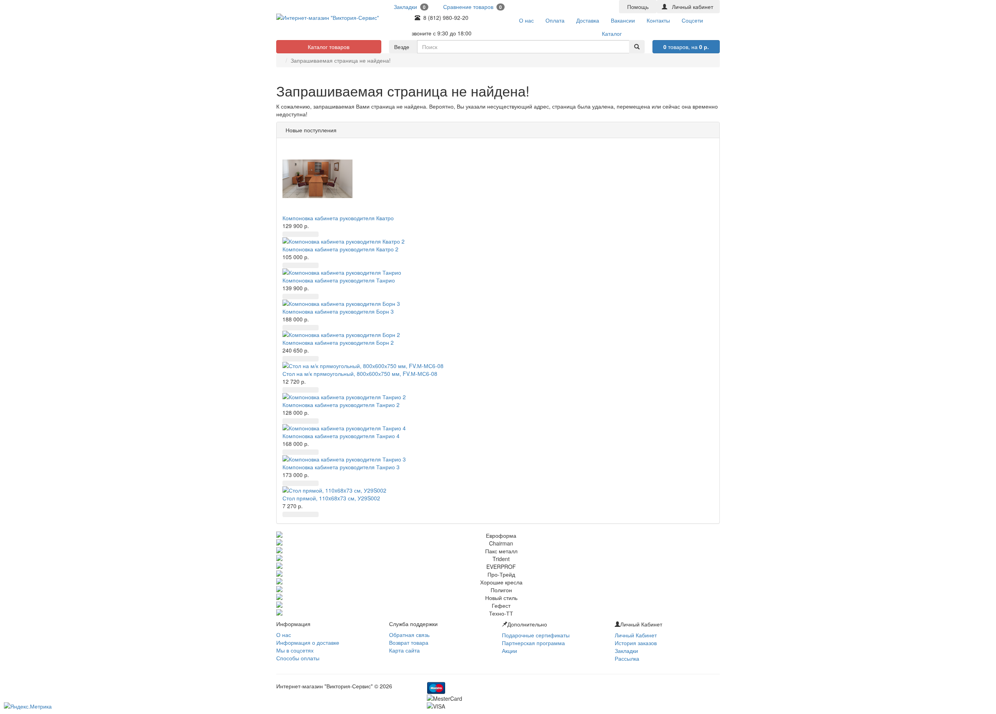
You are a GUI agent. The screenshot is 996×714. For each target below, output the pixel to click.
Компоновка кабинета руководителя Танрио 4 (341, 436)
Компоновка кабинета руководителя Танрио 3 (341, 467)
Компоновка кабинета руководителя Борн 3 (338, 311)
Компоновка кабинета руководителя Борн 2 (338, 342)
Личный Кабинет (636, 635)
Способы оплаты (297, 658)
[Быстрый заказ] (297, 234)
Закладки (626, 650)
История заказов (636, 643)
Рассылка (627, 658)
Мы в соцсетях (295, 650)
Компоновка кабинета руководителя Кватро (338, 218)
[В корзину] (287, 234)
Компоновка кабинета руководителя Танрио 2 (341, 405)
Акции (509, 650)
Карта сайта (404, 650)
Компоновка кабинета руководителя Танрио (338, 280)
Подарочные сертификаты (536, 635)
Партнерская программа (533, 643)
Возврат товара (408, 642)
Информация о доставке (307, 642)
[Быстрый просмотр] (307, 234)
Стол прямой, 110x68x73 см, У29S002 (331, 498)
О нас (283, 635)
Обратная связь (409, 635)
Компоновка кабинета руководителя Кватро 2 (340, 249)
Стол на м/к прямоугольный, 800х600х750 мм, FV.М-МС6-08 (359, 373)
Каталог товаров (328, 47)
